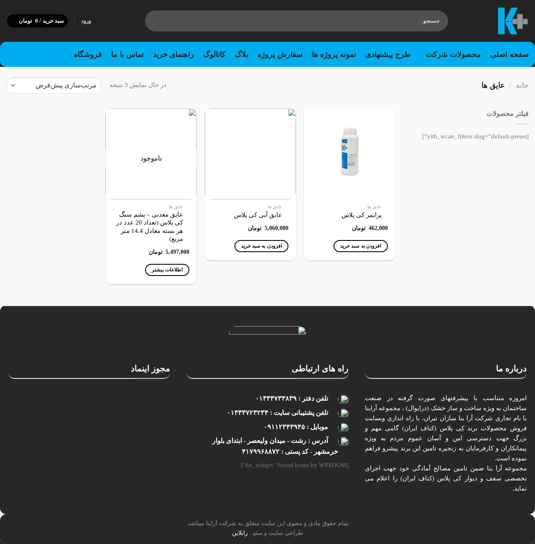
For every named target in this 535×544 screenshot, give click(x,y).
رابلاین (240, 532)
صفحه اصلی (509, 54)
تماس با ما (127, 54)
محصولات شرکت (453, 54)
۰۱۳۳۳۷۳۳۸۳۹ (276, 398)
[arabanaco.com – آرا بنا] (495, 21)
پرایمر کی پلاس (361, 215)
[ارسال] (153, 21)
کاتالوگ (214, 54)
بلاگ (241, 54)
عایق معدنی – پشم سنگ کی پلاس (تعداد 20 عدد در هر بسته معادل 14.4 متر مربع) (149, 227)
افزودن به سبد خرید (360, 245)
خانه (522, 85)
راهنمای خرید (173, 54)
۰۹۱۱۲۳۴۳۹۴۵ (284, 426)
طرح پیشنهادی (387, 54)
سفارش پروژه (279, 54)
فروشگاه (88, 54)
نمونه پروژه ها (334, 54)
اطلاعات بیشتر (167, 269)
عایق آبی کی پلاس (258, 215)
